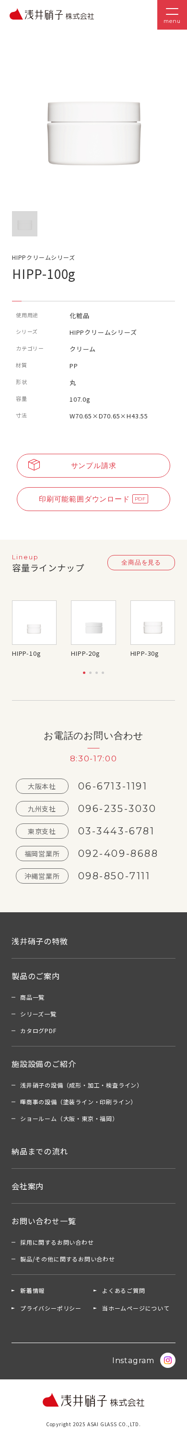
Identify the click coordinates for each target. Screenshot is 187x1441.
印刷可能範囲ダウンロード (84, 498)
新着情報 (32, 1290)
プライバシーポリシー (51, 1308)
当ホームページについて (136, 1308)
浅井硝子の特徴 (40, 941)
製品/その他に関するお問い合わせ (67, 1259)
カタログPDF (38, 1030)
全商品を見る (141, 562)
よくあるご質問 (123, 1290)
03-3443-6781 (116, 831)
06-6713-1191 (113, 786)
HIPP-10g (26, 653)
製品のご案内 (36, 976)
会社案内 (28, 1186)
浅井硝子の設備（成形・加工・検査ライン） (81, 1085)
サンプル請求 (94, 465)
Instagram (133, 1360)
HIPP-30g (144, 653)
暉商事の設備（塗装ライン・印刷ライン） (78, 1102)
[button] (84, 673)
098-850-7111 (114, 876)
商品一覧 (32, 997)
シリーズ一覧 (38, 1014)
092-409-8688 (118, 853)
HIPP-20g (85, 653)
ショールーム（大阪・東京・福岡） (69, 1118)
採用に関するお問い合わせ (57, 1242)
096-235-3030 (117, 808)
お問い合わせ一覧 (44, 1221)
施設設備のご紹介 (44, 1063)
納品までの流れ (40, 1151)
